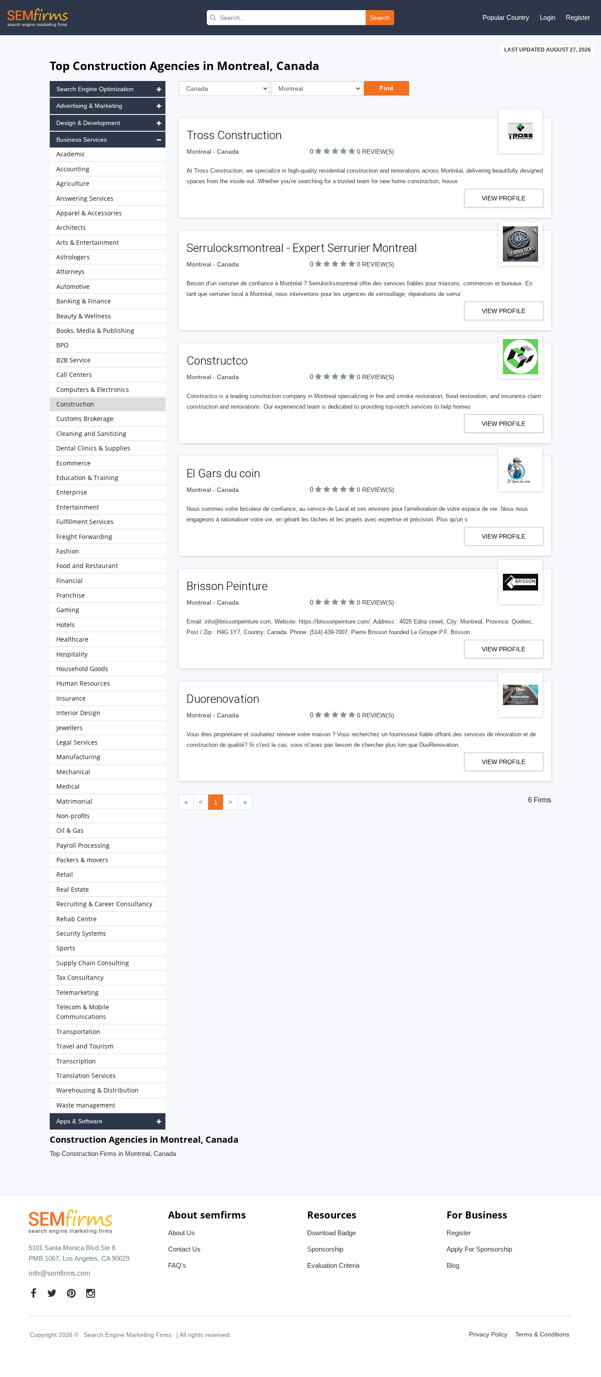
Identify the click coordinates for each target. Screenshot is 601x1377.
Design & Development (88, 122)
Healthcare (72, 639)
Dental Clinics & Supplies (93, 448)
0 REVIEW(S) (375, 151)
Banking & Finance (83, 301)
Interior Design (78, 713)
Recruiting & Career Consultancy (104, 904)
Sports (65, 948)
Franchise (70, 595)
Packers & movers (82, 860)
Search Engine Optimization (95, 88)
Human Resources (83, 683)
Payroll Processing (83, 845)
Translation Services (86, 1075)
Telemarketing (77, 992)
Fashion (67, 551)
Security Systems (81, 933)
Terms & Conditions (542, 1334)
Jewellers (69, 728)
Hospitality (72, 654)
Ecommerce (73, 463)
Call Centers (74, 374)
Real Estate (72, 889)
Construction (75, 404)
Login (547, 17)
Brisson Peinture (227, 586)
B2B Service (73, 360)
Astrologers (73, 257)
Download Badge (331, 1233)
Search (380, 17)
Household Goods (82, 669)
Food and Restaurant (87, 565)
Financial (69, 580)
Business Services (81, 139)
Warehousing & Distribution (97, 1090)
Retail (64, 874)
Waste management (85, 1105)
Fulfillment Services (85, 521)
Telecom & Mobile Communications (82, 1012)
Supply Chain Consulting (92, 963)
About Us (181, 1233)
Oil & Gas (70, 830)
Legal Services (77, 742)
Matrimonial (74, 801)
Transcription (76, 1061)
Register (578, 17)
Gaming (67, 609)
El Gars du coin (223, 473)
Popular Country (506, 17)
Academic (70, 154)
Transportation (78, 1031)
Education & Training (87, 477)
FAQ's (177, 1265)
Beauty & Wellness (83, 316)
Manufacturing (78, 757)
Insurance (71, 698)
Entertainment (77, 507)
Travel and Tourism (85, 1046)
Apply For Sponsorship (479, 1249)
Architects (71, 227)
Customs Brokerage (85, 418)
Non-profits (73, 816)
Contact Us (184, 1249)
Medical (68, 786)
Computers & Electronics (92, 389)
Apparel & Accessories (89, 213)
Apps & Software (79, 1121)
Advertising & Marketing (89, 105)
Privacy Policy (488, 1334)
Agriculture (72, 183)
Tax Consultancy (79, 977)
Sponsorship (325, 1249)
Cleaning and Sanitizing (91, 433)
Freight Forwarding (84, 536)
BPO (62, 345)
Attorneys (70, 271)
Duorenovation (223, 698)
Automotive (73, 286)
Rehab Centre (76, 919)
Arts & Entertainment (87, 242)
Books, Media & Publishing (95, 330)
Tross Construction (234, 135)
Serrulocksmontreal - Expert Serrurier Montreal (302, 248)
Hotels (65, 624)
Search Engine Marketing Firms (128, 1334)
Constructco (217, 360)
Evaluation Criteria (333, 1265)
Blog (453, 1265)
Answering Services (85, 198)
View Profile (503, 198)
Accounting (72, 169)
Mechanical (73, 772)
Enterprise (71, 492)
